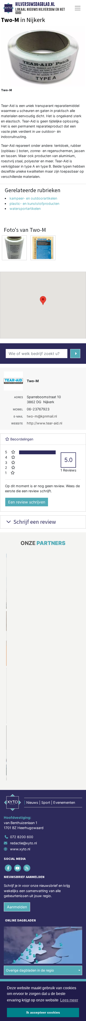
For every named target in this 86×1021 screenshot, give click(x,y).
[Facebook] (8, 868)
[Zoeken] (75, 353)
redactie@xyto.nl (23, 843)
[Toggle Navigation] (77, 8)
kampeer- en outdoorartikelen (33, 198)
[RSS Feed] (27, 868)
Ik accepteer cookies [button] (43, 1012)
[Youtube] (17, 868)
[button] (43, 300)
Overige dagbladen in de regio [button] (30, 970)
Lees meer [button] (69, 1000)
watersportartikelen (25, 208)
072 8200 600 (21, 837)
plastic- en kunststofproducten (34, 203)
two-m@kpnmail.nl (42, 416)
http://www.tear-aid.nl (44, 423)
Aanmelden (17, 907)
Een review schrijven (26, 502)
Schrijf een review (34, 521)
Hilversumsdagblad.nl (35, 4)
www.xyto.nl (20, 849)
